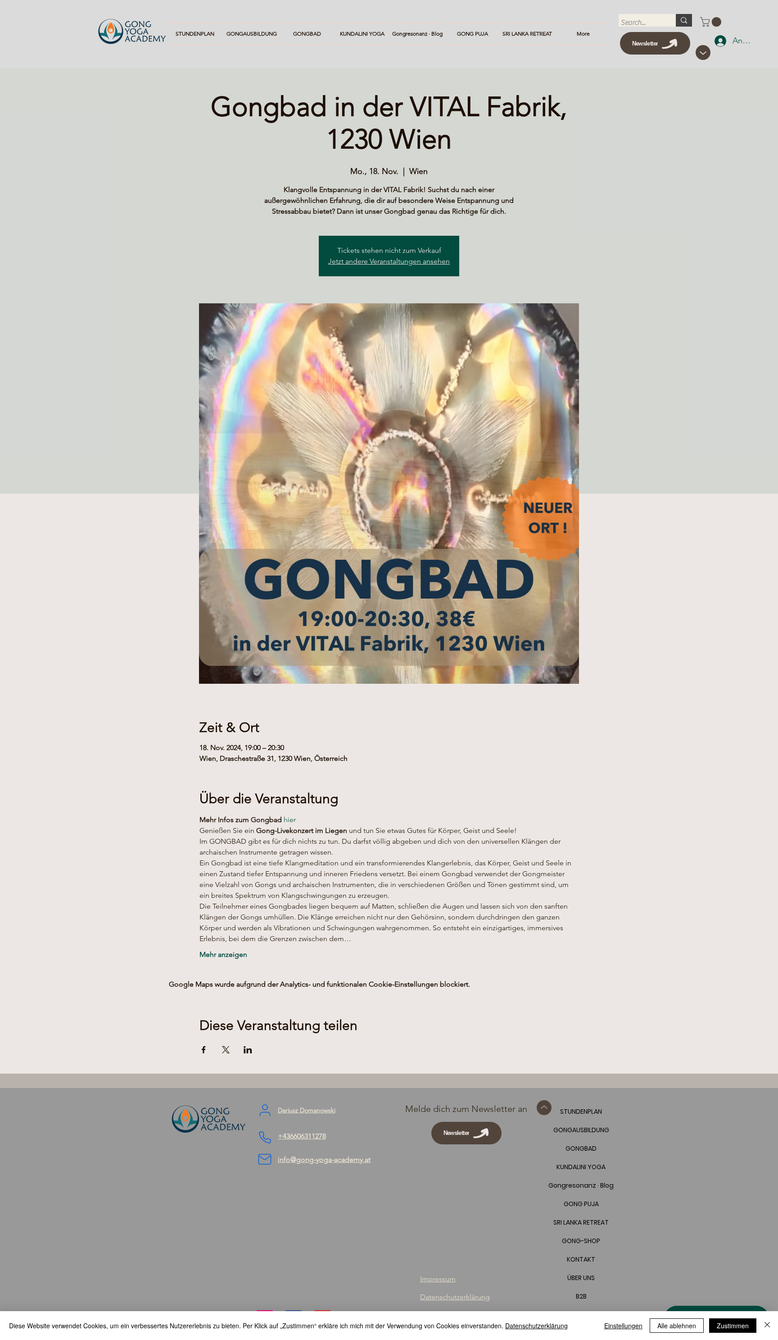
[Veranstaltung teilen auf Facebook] (203, 1049)
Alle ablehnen (676, 1325)
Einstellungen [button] (623, 1325)
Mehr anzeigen (223, 954)
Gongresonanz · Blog (581, 1185)
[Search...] (684, 20)
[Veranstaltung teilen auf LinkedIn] (248, 1049)
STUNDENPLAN (581, 1111)
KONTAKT (581, 1259)
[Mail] (265, 1159)
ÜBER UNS (581, 1277)
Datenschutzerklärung (536, 1325)
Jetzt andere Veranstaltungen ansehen (389, 261)
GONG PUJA (581, 1203)
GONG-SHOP (581, 1240)
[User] (265, 1110)
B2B (581, 1296)
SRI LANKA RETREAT (581, 1222)
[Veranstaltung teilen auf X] (226, 1049)
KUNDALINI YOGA (581, 1166)
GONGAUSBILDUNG (581, 1129)
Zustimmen (733, 1325)
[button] (712, 22)
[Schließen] (767, 1325)
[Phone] (265, 1138)
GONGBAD (581, 1148)
